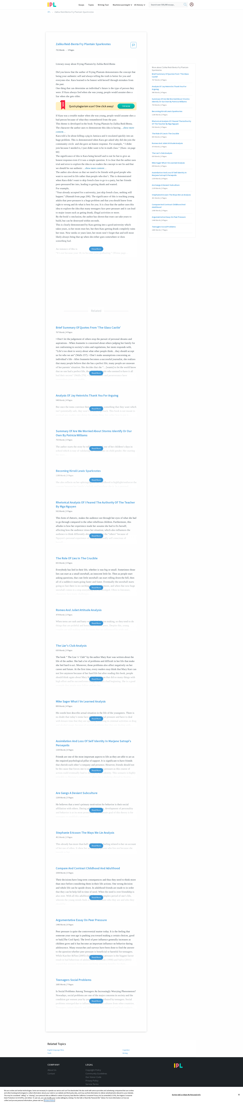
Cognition (126, 1050)
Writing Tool (103, 5)
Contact (51, 1073)
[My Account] (193, 4)
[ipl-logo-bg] (52, 4)
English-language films (55, 1050)
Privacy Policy (92, 1080)
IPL (49, 12)
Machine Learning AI (121, 5)
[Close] (239, 1094)
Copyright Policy (93, 1070)
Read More (96, 373)
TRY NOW (126, 106)
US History (138, 5)
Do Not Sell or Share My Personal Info (186, 1095)
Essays (81, 5)
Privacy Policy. (49, 1100)
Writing (125, 1053)
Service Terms (92, 1084)
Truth (49, 1053)
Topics (91, 5)
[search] (185, 4)
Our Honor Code (93, 1077)
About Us (52, 1070)
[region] (121, 1095)
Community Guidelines (96, 1073)
